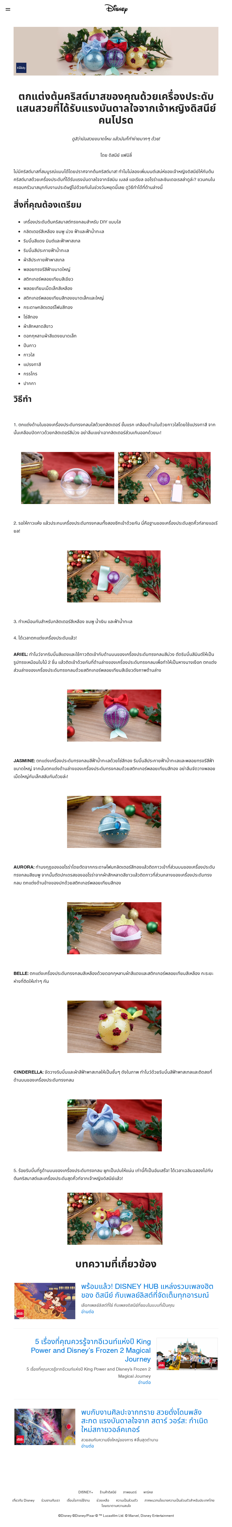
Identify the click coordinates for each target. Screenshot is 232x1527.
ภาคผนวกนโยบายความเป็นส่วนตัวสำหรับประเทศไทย (179, 1500)
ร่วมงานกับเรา (50, 1500)
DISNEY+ (85, 1492)
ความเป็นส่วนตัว (127, 1500)
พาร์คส (148, 1492)
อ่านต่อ (87, 1311)
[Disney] (116, 9)
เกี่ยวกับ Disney (23, 1500)
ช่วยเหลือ (102, 1500)
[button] (8, 9)
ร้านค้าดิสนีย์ (108, 1492)
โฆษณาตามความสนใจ (116, 1505)
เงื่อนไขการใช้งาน (78, 1500)
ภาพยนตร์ (130, 1492)
